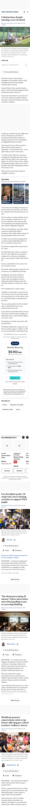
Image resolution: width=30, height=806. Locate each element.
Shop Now (7, 470)
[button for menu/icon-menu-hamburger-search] (27, 12)
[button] (24, 12)
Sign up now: (4, 23)
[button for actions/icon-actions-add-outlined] (15, 540)
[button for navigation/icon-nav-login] (24, 12)
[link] (9, 12)
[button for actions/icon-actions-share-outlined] (26, 65)
